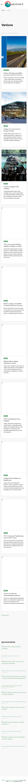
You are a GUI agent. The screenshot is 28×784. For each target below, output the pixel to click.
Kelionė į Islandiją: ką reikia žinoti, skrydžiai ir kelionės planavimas (13, 701)
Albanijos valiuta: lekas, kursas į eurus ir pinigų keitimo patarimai (13, 670)
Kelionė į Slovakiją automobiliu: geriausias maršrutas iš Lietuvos (13, 74)
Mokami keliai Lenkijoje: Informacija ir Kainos (11, 362)
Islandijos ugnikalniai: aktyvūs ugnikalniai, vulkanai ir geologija (13, 746)
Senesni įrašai (5, 615)
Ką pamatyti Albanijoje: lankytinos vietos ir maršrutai (11, 716)
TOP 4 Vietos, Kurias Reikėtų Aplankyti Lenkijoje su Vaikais (13, 245)
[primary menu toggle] (1, 4)
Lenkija (5, 183)
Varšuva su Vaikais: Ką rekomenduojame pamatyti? (12, 594)
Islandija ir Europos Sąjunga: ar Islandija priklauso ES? (11, 731)
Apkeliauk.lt (10, 781)
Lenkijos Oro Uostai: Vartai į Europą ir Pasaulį (12, 130)
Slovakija (6, 70)
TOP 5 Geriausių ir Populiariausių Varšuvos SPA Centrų (14, 537)
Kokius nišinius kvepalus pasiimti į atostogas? (10, 655)
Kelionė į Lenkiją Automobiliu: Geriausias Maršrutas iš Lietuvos (13, 304)
